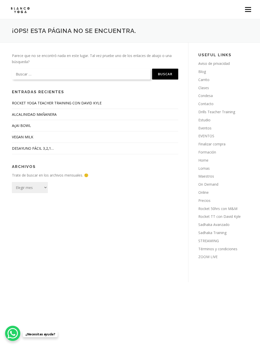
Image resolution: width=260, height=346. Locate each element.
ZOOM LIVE (208, 256)
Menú (247, 9)
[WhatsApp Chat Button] (12, 333)
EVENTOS (206, 135)
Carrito (203, 79)
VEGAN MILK (22, 136)
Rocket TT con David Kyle (219, 216)
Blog (202, 71)
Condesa (205, 95)
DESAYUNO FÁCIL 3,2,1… (33, 148)
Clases (203, 87)
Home (203, 160)
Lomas (204, 168)
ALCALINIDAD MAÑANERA (34, 114)
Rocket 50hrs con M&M (217, 208)
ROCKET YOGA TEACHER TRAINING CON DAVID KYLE (57, 103)
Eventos (205, 128)
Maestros (206, 176)
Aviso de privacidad (214, 63)
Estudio (204, 120)
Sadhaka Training (212, 232)
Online (203, 192)
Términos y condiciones (217, 248)
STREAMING (208, 240)
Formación (207, 152)
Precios (204, 200)
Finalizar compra (211, 144)
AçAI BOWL (21, 125)
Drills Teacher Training (216, 111)
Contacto (206, 103)
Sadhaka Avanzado (214, 224)
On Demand (208, 184)
